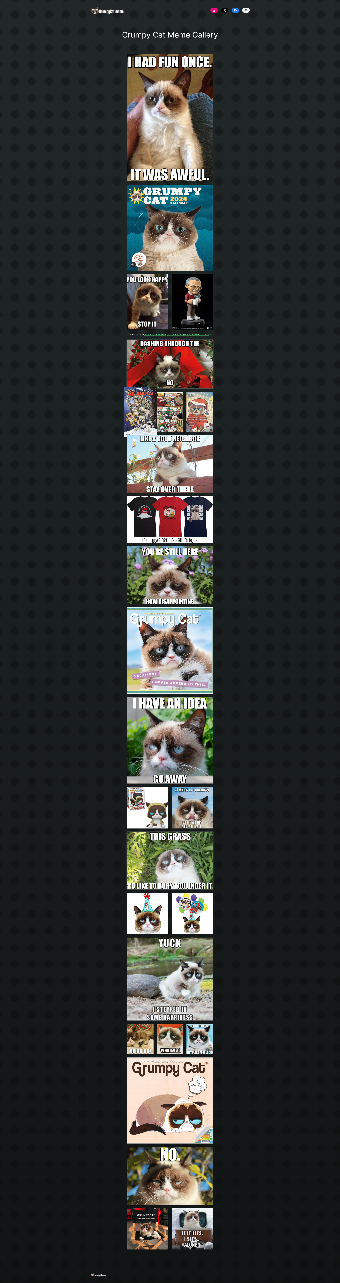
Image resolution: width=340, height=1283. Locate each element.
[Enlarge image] (165, 277)
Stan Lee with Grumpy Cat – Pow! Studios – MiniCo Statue (176, 334)
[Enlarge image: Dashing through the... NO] (209, 343)
